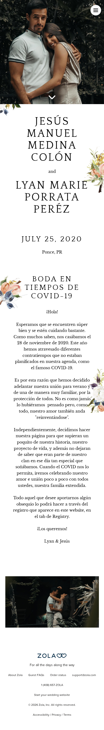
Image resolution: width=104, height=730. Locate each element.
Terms (67, 715)
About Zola (15, 675)
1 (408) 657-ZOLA (52, 685)
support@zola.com (84, 675)
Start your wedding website (52, 695)
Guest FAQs (36, 675)
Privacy (56, 715)
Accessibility (41, 715)
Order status (58, 675)
